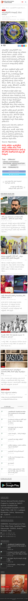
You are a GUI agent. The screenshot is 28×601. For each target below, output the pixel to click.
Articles (4, 292)
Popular (7, 406)
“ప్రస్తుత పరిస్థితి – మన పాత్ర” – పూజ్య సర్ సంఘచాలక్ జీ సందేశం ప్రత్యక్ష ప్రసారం (12, 589)
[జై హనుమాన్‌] (4, 464)
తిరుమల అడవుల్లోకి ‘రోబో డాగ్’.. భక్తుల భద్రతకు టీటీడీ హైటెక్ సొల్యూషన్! (12, 257)
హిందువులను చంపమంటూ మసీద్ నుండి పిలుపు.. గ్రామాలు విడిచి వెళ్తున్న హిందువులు (17, 421)
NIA (18, 19)
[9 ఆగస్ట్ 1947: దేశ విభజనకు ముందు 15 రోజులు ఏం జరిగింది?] (14, 324)
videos (7, 389)
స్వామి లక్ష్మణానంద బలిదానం (9, 392)
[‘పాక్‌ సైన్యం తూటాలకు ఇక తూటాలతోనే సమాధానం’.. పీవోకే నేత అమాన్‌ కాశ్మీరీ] (14, 205)
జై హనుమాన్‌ (11, 463)
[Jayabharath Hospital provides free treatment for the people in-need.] (4, 413)
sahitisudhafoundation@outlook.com (14, 517)
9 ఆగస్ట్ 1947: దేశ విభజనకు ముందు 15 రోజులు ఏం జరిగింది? (12, 336)
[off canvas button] (22, 2)
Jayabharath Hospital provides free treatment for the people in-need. (17, 413)
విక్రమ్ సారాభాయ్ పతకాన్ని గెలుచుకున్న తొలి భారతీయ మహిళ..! (13, 296)
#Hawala (15, 16)
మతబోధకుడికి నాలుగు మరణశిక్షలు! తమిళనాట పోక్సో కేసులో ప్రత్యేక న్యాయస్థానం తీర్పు (13, 371)
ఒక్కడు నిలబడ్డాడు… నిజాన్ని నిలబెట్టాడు (17, 433)
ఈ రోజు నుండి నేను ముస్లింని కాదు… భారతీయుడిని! (16, 458)
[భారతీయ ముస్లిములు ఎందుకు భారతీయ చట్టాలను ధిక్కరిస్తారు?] (4, 446)
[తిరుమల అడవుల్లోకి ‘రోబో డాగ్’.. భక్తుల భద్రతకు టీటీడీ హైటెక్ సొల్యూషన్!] (14, 245)
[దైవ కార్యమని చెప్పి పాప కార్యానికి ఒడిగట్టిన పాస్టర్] (4, 428)
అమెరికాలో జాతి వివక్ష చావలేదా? (15, 439)
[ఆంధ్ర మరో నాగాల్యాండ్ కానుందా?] (4, 452)
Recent (21, 406)
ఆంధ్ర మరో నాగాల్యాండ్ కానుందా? (16, 451)
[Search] (26, 2)
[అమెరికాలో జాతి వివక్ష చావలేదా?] (4, 440)
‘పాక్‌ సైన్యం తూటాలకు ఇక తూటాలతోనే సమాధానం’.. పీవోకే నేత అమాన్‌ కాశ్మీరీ (12, 218)
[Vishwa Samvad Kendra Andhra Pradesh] (7, 2)
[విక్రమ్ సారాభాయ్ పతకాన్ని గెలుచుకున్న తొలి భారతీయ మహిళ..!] (14, 284)
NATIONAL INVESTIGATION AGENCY (9, 19)
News (4, 10)
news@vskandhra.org (11, 536)
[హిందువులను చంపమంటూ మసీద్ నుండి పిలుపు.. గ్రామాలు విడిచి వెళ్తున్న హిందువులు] (4, 421)
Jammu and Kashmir (6, 17)
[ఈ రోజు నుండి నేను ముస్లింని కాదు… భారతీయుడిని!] (4, 458)
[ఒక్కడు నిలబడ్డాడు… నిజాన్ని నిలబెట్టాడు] (4, 435)
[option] (14, 584)
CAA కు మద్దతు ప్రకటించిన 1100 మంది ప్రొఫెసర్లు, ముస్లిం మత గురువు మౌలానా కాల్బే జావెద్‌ (16, 470)
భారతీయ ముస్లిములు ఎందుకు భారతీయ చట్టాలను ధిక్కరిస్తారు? (17, 446)
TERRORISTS (22, 19)
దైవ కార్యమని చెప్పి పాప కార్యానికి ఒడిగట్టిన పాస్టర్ (15, 428)
